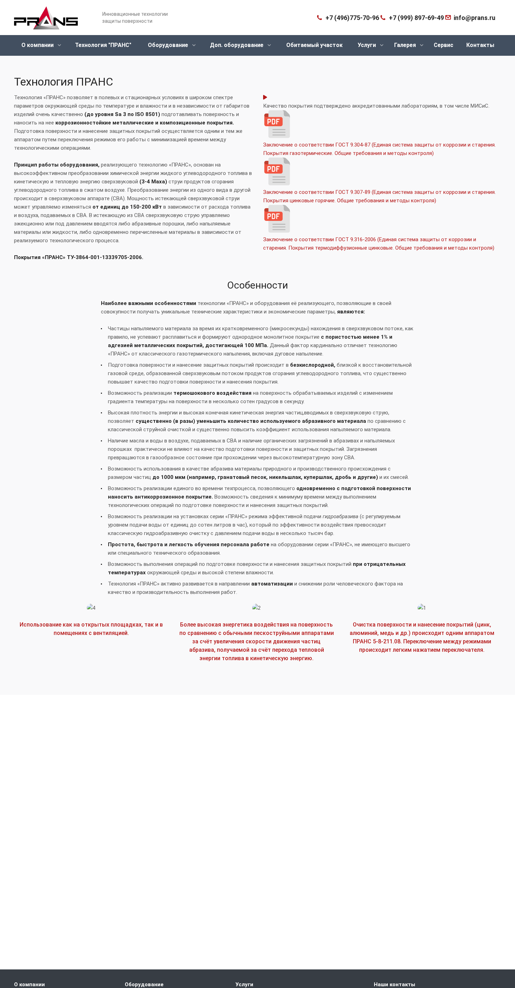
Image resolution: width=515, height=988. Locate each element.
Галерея (405, 45)
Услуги (367, 45)
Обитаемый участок (314, 45)
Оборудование (169, 45)
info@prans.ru (474, 17)
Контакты (480, 45)
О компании (38, 45)
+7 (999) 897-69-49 (416, 17)
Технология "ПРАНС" (103, 45)
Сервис (443, 45)
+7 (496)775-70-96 (352, 17)
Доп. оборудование (237, 45)
